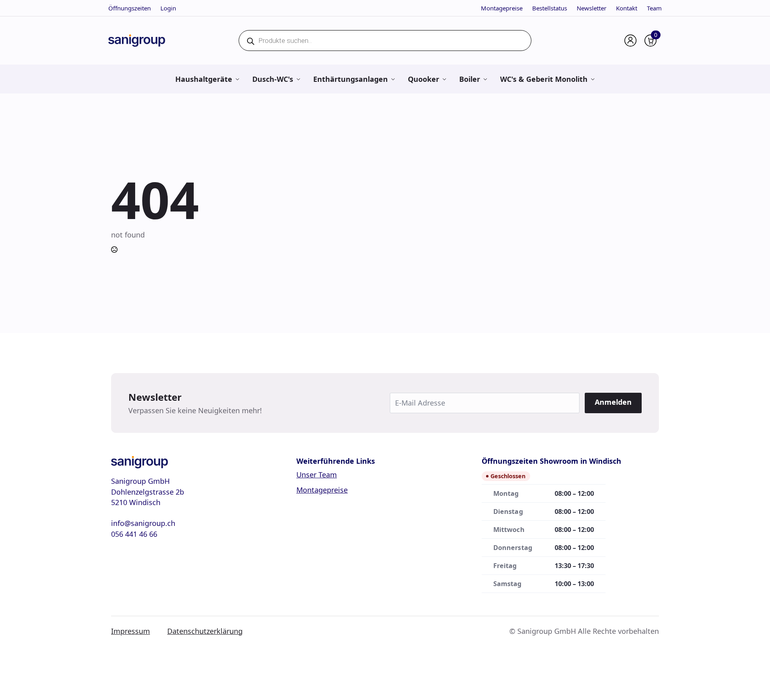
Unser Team (316, 474)
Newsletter (591, 8)
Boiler (469, 79)
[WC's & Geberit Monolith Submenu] (593, 79)
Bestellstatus (549, 8)
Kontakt (626, 8)
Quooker (423, 79)
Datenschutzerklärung (205, 631)
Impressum (130, 631)
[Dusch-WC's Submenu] (298, 79)
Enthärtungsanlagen (350, 79)
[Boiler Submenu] (485, 79)
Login (168, 8)
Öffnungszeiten (129, 8)
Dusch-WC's (272, 79)
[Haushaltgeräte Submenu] (237, 79)
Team (654, 8)
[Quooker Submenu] (444, 79)
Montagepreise (502, 8)
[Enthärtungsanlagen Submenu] (393, 79)
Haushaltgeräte (203, 79)
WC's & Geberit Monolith (544, 79)
